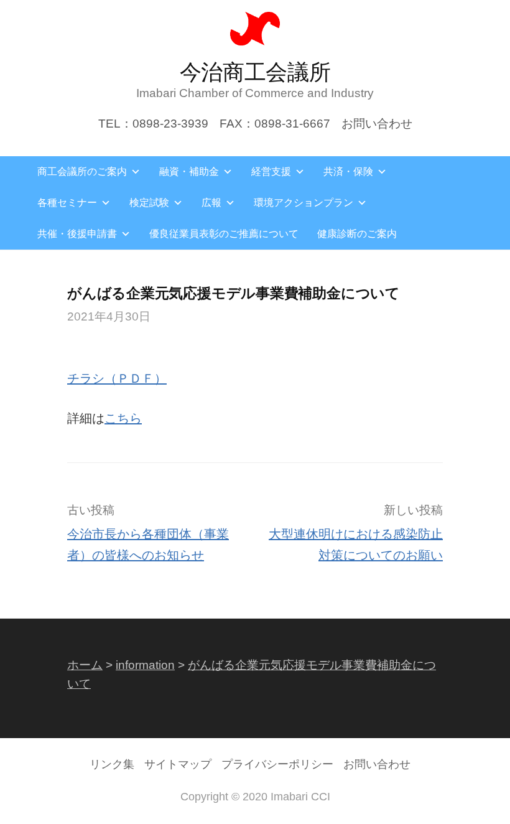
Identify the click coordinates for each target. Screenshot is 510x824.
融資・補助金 (189, 171)
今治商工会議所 (255, 72)
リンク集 (112, 764)
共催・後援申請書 (77, 233)
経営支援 (271, 171)
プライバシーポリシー (277, 764)
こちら (123, 418)
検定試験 (149, 202)
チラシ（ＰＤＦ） (117, 378)
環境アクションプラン (303, 202)
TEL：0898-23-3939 (153, 123)
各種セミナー (67, 202)
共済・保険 (348, 171)
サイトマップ (177, 764)
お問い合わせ (376, 123)
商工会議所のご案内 (82, 171)
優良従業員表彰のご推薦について (224, 233)
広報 (211, 202)
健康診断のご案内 (357, 233)
